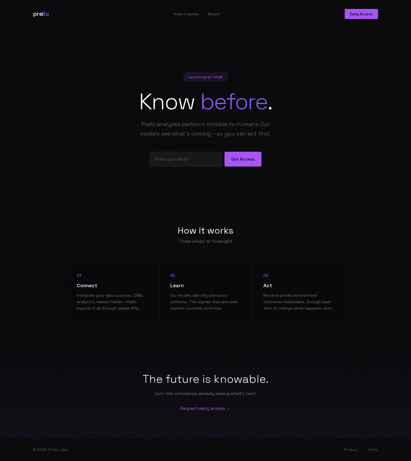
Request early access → (205, 408)
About (213, 13)
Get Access (243, 159)
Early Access (361, 14)
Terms (372, 449)
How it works (186, 13)
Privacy (350, 449)
